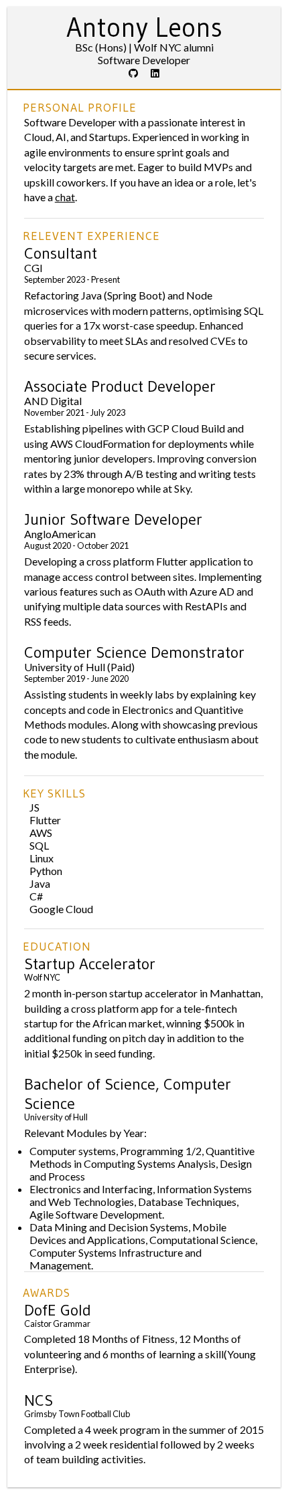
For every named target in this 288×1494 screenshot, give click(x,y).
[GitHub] (133, 73)
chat (65, 197)
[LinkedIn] (155, 73)
